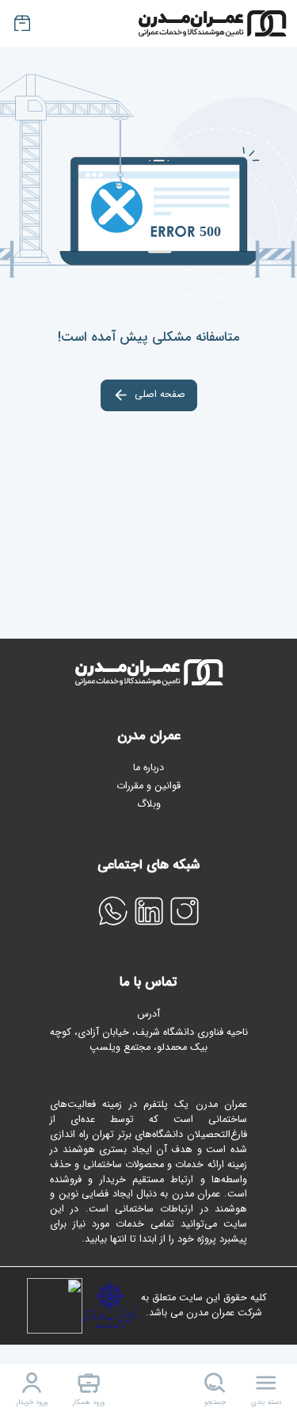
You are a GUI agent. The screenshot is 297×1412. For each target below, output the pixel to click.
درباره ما (148, 768)
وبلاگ (149, 804)
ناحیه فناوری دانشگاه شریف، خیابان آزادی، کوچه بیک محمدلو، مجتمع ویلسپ (149, 1040)
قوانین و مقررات (148, 786)
